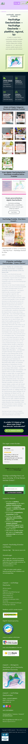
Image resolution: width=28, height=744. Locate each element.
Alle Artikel (5, 601)
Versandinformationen (8, 566)
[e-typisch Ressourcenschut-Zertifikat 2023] (8, 629)
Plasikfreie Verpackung (18, 95)
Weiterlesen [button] (6, 462)
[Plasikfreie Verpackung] (16, 92)
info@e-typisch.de (10, 700)
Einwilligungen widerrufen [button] (9, 604)
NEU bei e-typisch (7, 588)
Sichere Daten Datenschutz (6, 95)
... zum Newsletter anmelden (14, 492)
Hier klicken (14, 212)
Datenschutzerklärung (8, 593)
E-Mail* (6, 486)
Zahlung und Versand (8, 597)
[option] (14, 240)
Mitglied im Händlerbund (18, 81)
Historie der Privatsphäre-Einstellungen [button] (12, 603)
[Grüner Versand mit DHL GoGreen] (4, 78)
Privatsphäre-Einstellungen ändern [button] (11, 599)
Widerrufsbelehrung (8, 595)
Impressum (5, 590)
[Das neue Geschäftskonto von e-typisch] (11, 653)
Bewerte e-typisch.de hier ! (9, 721)
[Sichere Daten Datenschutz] (4, 92)
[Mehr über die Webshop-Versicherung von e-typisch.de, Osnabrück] (5, 737)
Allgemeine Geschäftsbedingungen (11, 592)
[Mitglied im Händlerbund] (16, 78)
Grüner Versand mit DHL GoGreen (7, 81)
